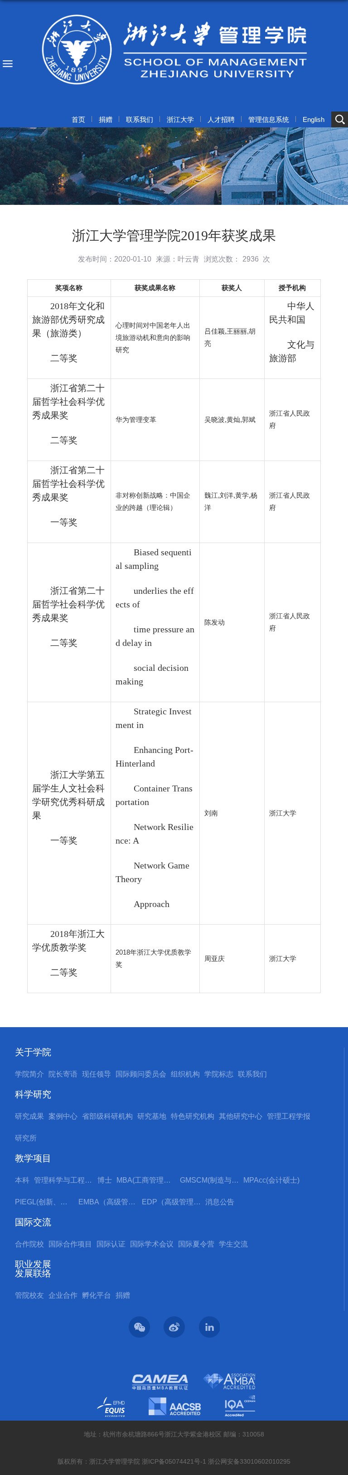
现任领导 (96, 1074)
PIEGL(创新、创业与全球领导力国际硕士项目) (44, 1202)
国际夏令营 (196, 1244)
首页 (78, 119)
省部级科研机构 (107, 1116)
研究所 (26, 1138)
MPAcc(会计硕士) (271, 1180)
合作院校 (29, 1244)
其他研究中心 (240, 1116)
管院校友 (29, 1295)
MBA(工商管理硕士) (145, 1180)
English (313, 119)
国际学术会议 (152, 1244)
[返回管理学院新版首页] (174, 50)
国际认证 (111, 1244)
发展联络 (33, 1273)
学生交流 (233, 1244)
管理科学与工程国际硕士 (63, 1180)
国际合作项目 (70, 1244)
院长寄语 (62, 1074)
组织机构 (185, 1074)
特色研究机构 (192, 1116)
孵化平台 (96, 1295)
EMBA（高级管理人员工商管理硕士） (107, 1202)
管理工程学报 (288, 1116)
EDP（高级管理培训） (171, 1202)
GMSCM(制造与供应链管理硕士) (209, 1180)
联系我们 (139, 119)
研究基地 (151, 1116)
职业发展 (33, 1264)
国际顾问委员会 (141, 1074)
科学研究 (33, 1094)
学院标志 (218, 1074)
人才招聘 (221, 119)
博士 (104, 1180)
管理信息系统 (268, 119)
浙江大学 (180, 119)
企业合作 (62, 1295)
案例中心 (62, 1116)
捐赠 (105, 119)
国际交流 (33, 1222)
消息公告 (219, 1202)
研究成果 (29, 1116)
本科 (22, 1180)
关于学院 (33, 1052)
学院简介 (29, 1074)
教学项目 (33, 1158)
